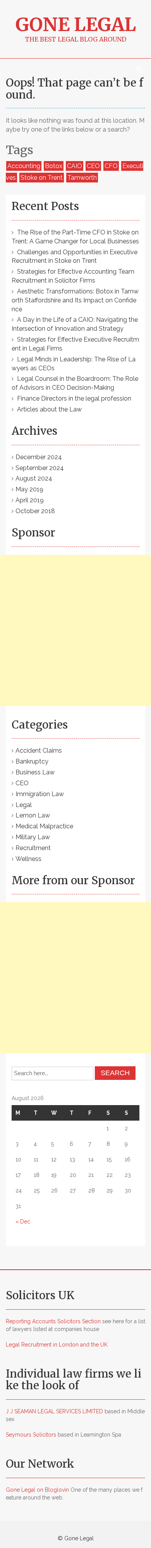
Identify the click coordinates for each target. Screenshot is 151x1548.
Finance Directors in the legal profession (74, 398)
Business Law (35, 772)
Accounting (23, 166)
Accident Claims (38, 750)
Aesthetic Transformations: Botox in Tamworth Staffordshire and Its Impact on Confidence (75, 300)
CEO (93, 166)
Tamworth (82, 177)
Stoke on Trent (42, 177)
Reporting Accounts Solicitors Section (53, 1321)
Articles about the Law (49, 409)
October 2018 (35, 511)
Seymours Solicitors (31, 1435)
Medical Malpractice (44, 826)
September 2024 (39, 468)
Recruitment (33, 848)
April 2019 (29, 500)
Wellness (28, 859)
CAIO (74, 166)
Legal (23, 805)
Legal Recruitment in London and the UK (57, 1344)
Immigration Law (39, 794)
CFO (111, 166)
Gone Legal (75, 24)
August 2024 (33, 478)
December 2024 (38, 457)
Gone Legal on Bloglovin (37, 1490)
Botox (53, 166)
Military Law (32, 837)
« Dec (22, 1221)
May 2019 (29, 489)
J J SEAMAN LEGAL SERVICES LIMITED (54, 1411)
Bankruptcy (31, 761)
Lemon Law (32, 815)
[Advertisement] (75, 630)
